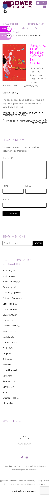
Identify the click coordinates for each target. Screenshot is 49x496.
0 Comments (35, 36)
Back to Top (24, 444)
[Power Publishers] (17, 7)
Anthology (7, 270)
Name (6, 186)
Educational (8, 315)
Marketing (7, 337)
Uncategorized (9, 398)
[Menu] (45, 7)
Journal (7, 403)
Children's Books (10, 298)
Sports (6, 392)
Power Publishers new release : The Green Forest (26, 122)
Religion (6, 359)
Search (38, 243)
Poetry (6, 348)
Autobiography (11, 292)
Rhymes (7, 353)
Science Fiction (11, 326)
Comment (8, 158)
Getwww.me (32, 470)
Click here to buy (10, 93)
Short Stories (10, 370)
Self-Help (7, 381)
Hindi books (8, 331)
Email (28, 186)
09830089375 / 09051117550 (26, 491)
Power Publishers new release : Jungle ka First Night (23, 28)
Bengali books (9, 282)
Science (6, 376)
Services (6, 387)
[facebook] (22, 456)
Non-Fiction (8, 342)
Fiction (6, 320)
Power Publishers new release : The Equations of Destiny (23, 114)
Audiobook (8, 276)
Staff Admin (21, 36)
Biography (7, 287)
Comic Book (8, 309)
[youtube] (27, 456)
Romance (7, 365)
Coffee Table (8, 304)
